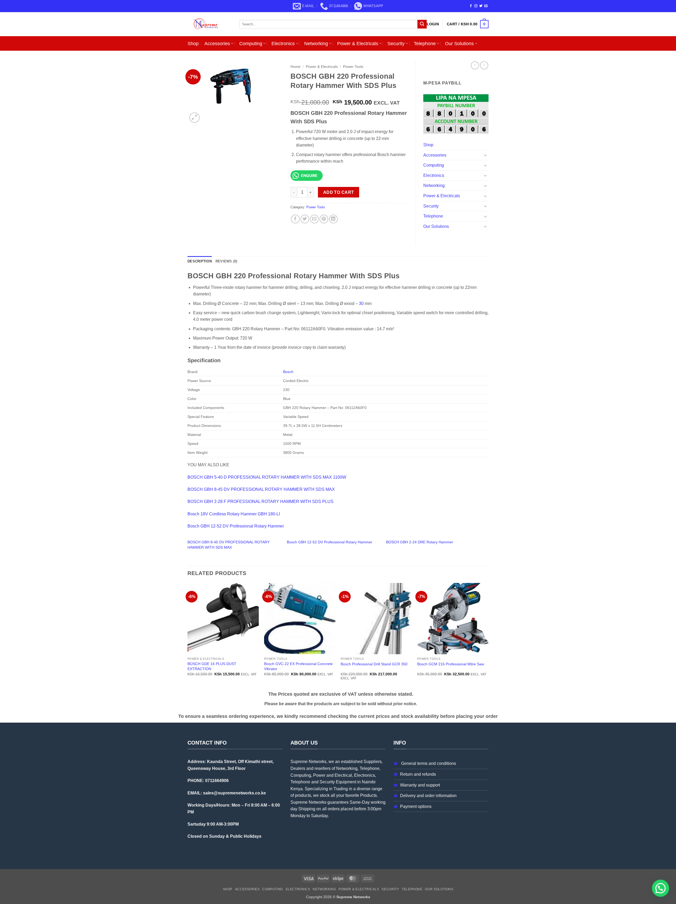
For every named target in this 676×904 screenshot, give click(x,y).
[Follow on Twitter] (480, 6)
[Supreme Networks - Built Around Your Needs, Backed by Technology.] (209, 24)
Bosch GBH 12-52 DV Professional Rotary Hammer (235, 526)
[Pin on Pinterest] (324, 219)
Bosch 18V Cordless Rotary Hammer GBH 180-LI (233, 514)
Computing (250, 43)
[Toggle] (485, 155)
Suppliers (373, 761)
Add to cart (338, 192)
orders (334, 809)
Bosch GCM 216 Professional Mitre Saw (450, 664)
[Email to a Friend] (314, 219)
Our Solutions (459, 43)
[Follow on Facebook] (470, 6)
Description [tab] (199, 261)
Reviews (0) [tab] (226, 261)
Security (396, 43)
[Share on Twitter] (305, 219)
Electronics (283, 43)
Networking (316, 43)
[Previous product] (484, 65)
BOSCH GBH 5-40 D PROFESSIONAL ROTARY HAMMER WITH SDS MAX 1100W (266, 477)
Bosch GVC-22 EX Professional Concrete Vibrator (298, 666)
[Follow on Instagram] (475, 6)
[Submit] (421, 24)
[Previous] (188, 636)
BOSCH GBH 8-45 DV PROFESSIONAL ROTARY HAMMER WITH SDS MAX (261, 489)
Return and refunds (418, 774)
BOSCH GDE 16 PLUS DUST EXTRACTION (211, 666)
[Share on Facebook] (295, 219)
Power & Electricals (357, 43)
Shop (193, 43)
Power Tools (353, 67)
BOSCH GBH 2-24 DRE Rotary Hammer (419, 542)
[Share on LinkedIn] (333, 219)
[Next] (488, 636)
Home (295, 67)
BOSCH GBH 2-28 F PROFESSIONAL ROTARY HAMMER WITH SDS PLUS (260, 501)
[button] (433, 24)
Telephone (425, 43)
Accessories (217, 43)
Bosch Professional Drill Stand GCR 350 (374, 664)
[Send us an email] (485, 6)
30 (361, 303)
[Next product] (475, 65)
